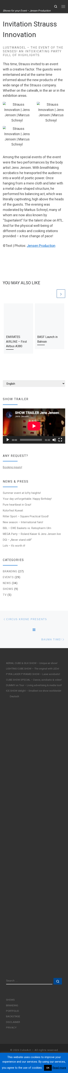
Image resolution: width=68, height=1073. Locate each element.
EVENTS (8, 577)
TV (5, 594)
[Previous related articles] (51, 293)
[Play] (8, 440)
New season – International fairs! (23, 522)
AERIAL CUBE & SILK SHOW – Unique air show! (31, 663)
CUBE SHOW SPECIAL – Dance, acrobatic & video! (34, 679)
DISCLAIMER (13, 1021)
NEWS (7, 583)
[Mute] (54, 440)
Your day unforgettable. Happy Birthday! (27, 498)
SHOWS (8, 588)
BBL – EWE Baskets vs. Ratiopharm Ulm (27, 528)
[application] (34, 426)
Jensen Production (41, 246)
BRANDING (10, 571)
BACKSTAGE (13, 1016)
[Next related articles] (61, 293)
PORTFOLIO (12, 1010)
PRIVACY (11, 1027)
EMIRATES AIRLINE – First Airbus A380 (16, 341)
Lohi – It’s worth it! (14, 545)
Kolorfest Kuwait (13, 510)
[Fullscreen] (60, 440)
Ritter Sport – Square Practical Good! (26, 516)
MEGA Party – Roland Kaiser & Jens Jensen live (32, 533)
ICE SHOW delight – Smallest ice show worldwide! (33, 690)
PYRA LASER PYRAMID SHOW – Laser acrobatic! (33, 674)
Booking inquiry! (12, 467)
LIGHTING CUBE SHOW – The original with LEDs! (32, 668)
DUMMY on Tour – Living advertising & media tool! (34, 685)
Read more (59, 1067)
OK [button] (47, 1067)
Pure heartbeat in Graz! (17, 504)
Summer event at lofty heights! (22, 492)
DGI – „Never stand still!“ (17, 539)
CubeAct (25, 1050)
